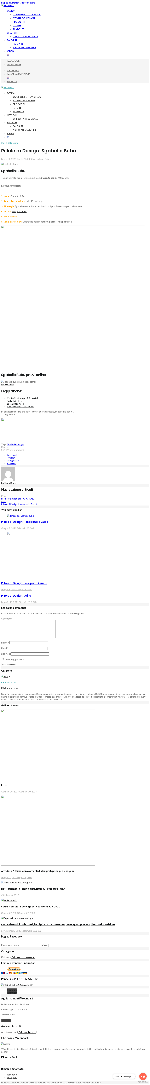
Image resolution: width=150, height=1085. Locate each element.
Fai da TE (18, 44)
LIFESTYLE (12, 33)
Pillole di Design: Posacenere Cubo (24, 522)
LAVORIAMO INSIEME (18, 74)
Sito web (5, 653)
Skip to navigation (10, 2)
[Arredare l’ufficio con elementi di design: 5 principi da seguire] (48, 864)
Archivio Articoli (9, 1032)
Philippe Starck (19, 211)
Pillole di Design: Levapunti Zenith (24, 583)
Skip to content (27, 2)
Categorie (6, 957)
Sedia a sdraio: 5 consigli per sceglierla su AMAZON (31, 906)
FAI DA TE (12, 40)
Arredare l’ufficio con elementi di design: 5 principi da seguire (38, 871)
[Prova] (48, 779)
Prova (4, 785)
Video (10, 51)
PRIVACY (12, 81)
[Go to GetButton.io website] (143, 1082)
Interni (17, 25)
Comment (19, 449)
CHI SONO (13, 70)
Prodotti (19, 22)
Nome (5, 642)
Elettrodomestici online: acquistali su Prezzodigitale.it (33, 888)
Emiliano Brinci (43, 158)
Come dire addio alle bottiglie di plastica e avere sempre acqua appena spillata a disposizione (58, 924)
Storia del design (24, 18)
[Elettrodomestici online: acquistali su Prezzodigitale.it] (16, 882)
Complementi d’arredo (27, 14)
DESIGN (11, 11)
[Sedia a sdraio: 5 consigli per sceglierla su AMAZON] (9, 900)
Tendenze (18, 29)
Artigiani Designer (24, 47)
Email (4, 648)
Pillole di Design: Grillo (16, 596)
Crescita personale (25, 36)
